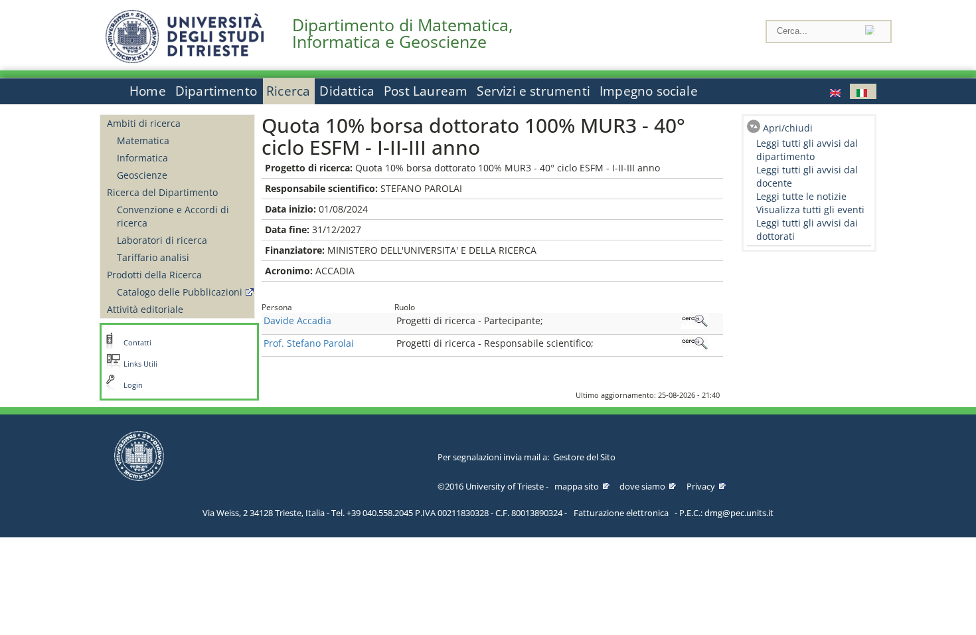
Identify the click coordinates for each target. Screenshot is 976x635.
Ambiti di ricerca (144, 123)
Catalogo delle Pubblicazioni (179, 292)
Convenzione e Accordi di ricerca (173, 216)
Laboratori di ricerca (162, 240)
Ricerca (288, 91)
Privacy (701, 486)
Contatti (137, 342)
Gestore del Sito (584, 457)
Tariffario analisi (153, 257)
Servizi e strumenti (533, 91)
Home (147, 91)
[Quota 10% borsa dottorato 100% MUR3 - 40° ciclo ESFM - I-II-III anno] (836, 91)
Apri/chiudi (788, 128)
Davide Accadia (297, 320)
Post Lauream (425, 91)
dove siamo (642, 486)
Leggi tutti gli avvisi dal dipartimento (807, 150)
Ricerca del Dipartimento (162, 192)
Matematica (143, 140)
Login (133, 385)
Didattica (346, 91)
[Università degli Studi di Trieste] (185, 59)
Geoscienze (142, 175)
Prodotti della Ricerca (154, 274)
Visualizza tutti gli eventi (810, 209)
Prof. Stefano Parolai (309, 343)
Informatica (142, 157)
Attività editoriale (145, 309)
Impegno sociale (649, 91)
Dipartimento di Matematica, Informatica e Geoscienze (402, 33)
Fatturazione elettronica (621, 513)
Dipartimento (216, 91)
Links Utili (140, 364)
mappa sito (576, 486)
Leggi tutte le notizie (801, 196)
